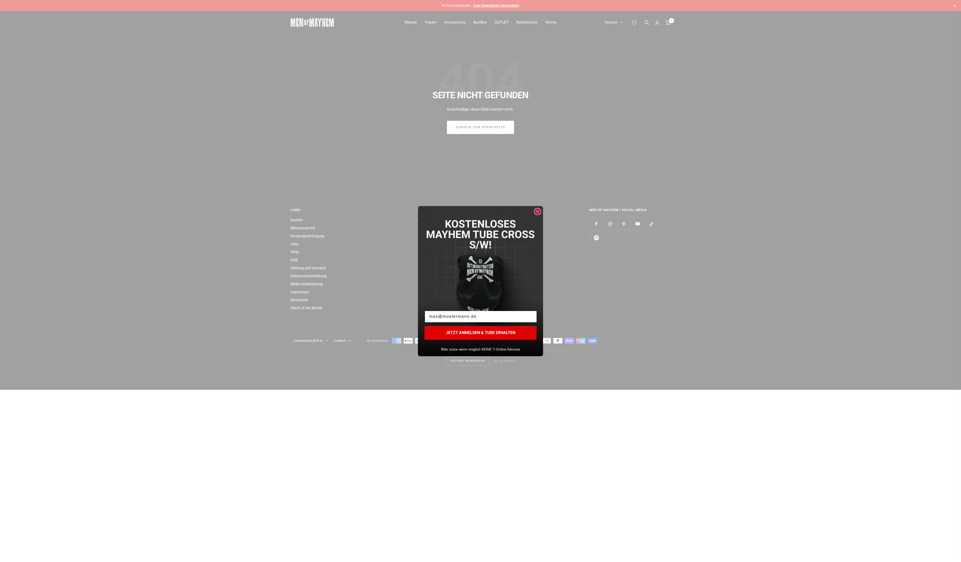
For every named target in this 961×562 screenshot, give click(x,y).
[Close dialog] (538, 211)
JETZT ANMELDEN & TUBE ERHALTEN (480, 332)
